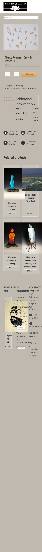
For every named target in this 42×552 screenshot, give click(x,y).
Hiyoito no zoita (8, 338)
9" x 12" (36, 113)
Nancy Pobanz (18, 88)
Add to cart (29, 74)
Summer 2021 (32, 88)
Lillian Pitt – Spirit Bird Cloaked (11, 206)
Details (12, 214)
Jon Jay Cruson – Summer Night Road (30, 197)
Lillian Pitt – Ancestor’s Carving (11, 260)
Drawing (19, 85)
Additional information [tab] (8, 99)
